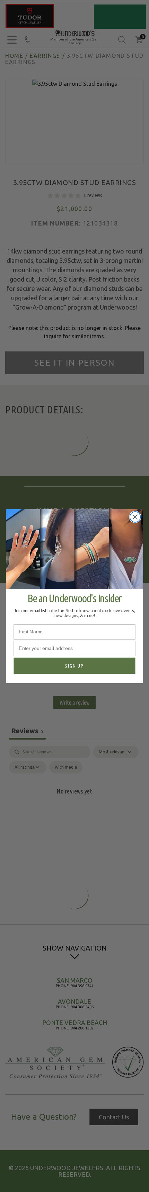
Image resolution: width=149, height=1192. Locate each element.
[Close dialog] (135, 517)
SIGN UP (74, 665)
